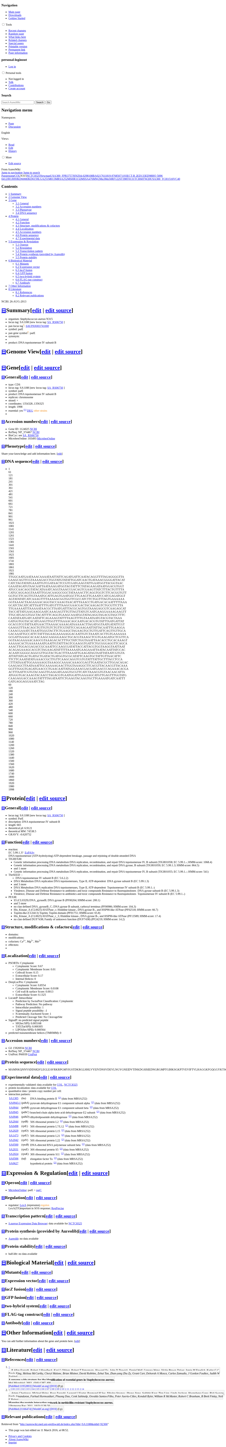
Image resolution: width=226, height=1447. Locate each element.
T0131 (130, 178)
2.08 (52, 1389)
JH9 (14, 178)
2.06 (42, 1389)
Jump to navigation (12, 172)
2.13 (77, 1389)
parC (39, 1190)
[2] (59, 1097)
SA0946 (13, 1116)
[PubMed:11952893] (20, 1386)
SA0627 (13, 1163)
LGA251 (43, 178)
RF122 (115, 178)
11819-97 (109, 175)
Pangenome (7, 175)
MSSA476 (87, 178)
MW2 (96, 178)
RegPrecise (57, 1208)
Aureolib (13, 1238)
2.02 (22, 1389)
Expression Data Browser (27, 1223)
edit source (58, 310)
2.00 (13, 1389)
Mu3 (102, 178)
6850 (117, 175)
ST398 (123, 178)
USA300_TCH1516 (161, 178)
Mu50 (108, 178)
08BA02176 (97, 175)
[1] (25, 409)
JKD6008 (21, 178)
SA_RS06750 (55, 322)
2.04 (32, 1389)
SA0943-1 (15, 1102)
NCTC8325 (33, 175)
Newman (45, 175)
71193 (123, 175)
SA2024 (13, 1153)
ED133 (141, 175)
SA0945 (13, 1112)
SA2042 (13, 1140)
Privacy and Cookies (20, 1436)
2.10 (62, 1389)
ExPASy (29, 852)
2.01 (18, 1389)
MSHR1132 (74, 178)
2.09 (57, 1389)
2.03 (27, 1389)
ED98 (148, 175)
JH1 (9, 178)
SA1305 (13, 1098)
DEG (30, 410)
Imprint (12, 1442)
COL (17, 175)
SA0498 (13, 1126)
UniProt (32, 1054)
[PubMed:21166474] (20, 1408)
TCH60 (138, 178)
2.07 (47, 1389)
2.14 (82, 1389)
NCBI (33, 428)
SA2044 (13, 1121)
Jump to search (31, 172)
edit (36, 310)
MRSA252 (61, 178)
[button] (3, 24)
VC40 (176, 178)
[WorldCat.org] (40, 1386)
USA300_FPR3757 (61, 175)
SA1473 (13, 1135)
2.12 (72, 1389)
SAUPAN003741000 (37, 325)
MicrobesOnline (46, 438)
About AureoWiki (18, 1439)
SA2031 (13, 1149)
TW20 (146, 178)
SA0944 (13, 1107)
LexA (23, 1205)
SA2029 (13, 1130)
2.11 (67, 1389)
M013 (51, 178)
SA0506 (13, 1158)
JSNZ (76, 175)
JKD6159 (32, 178)
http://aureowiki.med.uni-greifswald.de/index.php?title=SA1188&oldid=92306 (64, 1424)
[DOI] (53, 1386)
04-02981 (84, 175)
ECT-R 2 (132, 175)
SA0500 (13, 1144)
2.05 (37, 1389)
